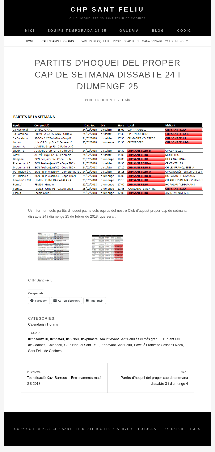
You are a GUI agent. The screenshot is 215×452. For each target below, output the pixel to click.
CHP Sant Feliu (107, 9)
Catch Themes (186, 429)
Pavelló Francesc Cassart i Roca (158, 345)
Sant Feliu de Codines (45, 351)
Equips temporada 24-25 (77, 30)
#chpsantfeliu (38, 339)
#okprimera (89, 339)
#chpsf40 (57, 339)
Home (30, 41)
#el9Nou (72, 339)
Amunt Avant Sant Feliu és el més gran (128, 339)
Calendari (54, 345)
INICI (29, 30)
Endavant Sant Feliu (116, 345)
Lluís (126, 100)
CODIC (184, 30)
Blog (158, 30)
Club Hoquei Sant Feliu (81, 345)
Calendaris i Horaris (58, 41)
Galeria (129, 30)
